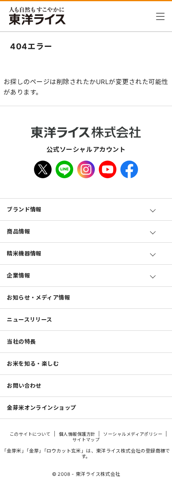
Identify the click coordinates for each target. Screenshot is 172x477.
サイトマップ (86, 440)
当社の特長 (21, 341)
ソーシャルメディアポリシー (132, 434)
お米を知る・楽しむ (33, 363)
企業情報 (18, 275)
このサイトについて (30, 434)
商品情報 (18, 231)
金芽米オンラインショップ (41, 407)
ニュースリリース (29, 319)
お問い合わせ (24, 385)
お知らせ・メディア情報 (38, 297)
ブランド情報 (24, 209)
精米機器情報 (24, 253)
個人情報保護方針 (77, 434)
